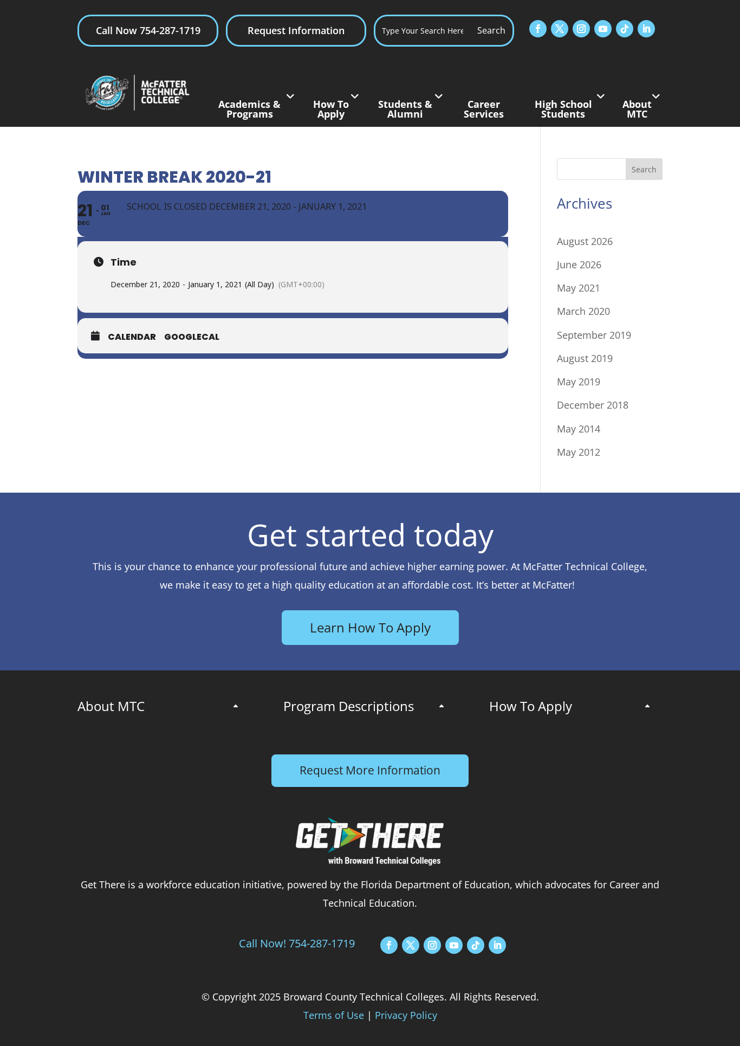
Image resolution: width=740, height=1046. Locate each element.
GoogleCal (191, 337)
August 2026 (585, 241)
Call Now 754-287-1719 (148, 30)
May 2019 (578, 381)
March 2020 (583, 311)
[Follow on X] (559, 28)
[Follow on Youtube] (603, 28)
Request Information (296, 30)
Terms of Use (333, 1015)
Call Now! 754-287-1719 (297, 943)
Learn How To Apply (370, 627)
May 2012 (578, 452)
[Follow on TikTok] (624, 28)
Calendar (132, 337)
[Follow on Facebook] (538, 28)
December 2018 (592, 404)
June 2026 (579, 264)
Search (644, 169)
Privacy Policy (406, 1015)
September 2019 (594, 334)
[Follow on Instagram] (581, 28)
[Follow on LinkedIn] (646, 28)
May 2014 (578, 428)
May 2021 (578, 287)
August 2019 (585, 358)
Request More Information (370, 770)
